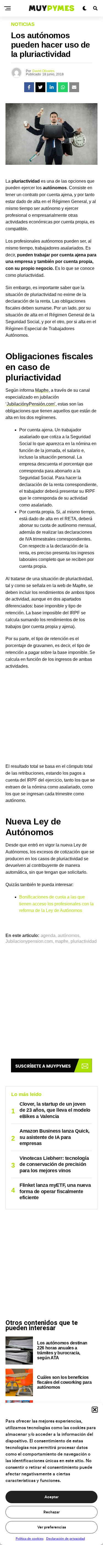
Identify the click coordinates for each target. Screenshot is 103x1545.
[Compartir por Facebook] (29, 87)
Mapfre (42, 390)
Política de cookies (29, 1538)
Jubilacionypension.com (29, 941)
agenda (48, 935)
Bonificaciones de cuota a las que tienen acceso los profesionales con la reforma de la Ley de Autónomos (56, 904)
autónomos (68, 935)
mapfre (61, 941)
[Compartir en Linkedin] (52, 87)
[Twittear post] (40, 87)
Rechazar (51, 1512)
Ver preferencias (51, 1527)
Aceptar (51, 1497)
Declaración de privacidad (65, 1538)
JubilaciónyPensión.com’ (31, 404)
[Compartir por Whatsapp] (63, 87)
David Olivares (43, 71)
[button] (95, 1409)
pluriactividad (84, 941)
